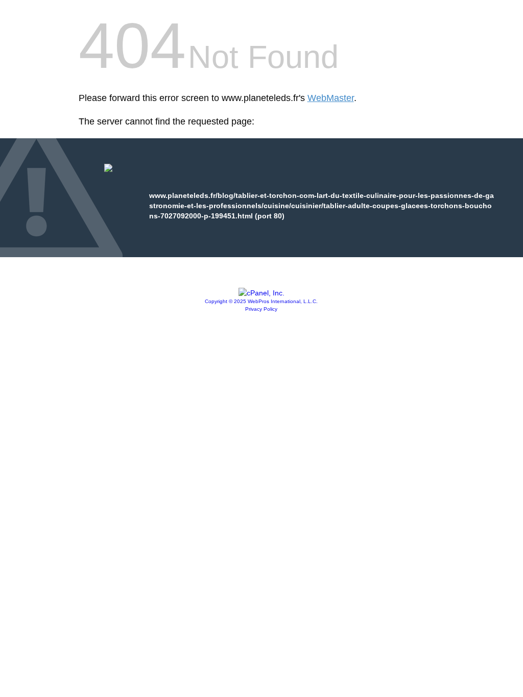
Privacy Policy (261, 309)
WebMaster (330, 98)
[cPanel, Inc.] (261, 293)
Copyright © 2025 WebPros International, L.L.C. (261, 301)
